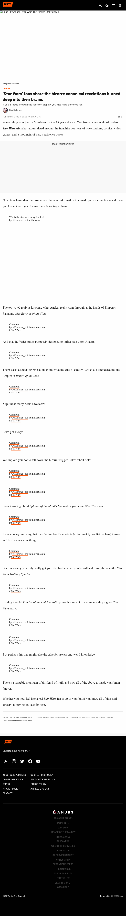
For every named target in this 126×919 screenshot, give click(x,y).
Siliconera (63, 841)
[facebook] (30, 761)
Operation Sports (63, 864)
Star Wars (9, 128)
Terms (6, 784)
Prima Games (63, 836)
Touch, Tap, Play (63, 873)
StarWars (35, 220)
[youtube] (38, 761)
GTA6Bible (63, 887)
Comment (14, 324)
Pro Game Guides (63, 818)
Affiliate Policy (40, 788)
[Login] (120, 5)
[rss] (6, 761)
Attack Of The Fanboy (63, 832)
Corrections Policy (42, 774)
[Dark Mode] (107, 5)
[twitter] (22, 761)
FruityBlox (63, 878)
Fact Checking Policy (43, 779)
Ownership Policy (13, 779)
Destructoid (63, 850)
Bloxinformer (63, 882)
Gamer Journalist (63, 855)
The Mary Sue (63, 868)
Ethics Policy (38, 784)
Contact (7, 793)
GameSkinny (63, 859)
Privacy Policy (11, 788)
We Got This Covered (63, 846)
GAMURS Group (117, 896)
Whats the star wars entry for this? (26, 217)
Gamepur (63, 827)
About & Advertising (15, 774)
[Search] (100, 5)
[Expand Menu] (113, 5)
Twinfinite (63, 823)
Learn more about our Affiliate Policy (17, 720)
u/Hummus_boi (20, 220)
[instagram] (13, 761)
